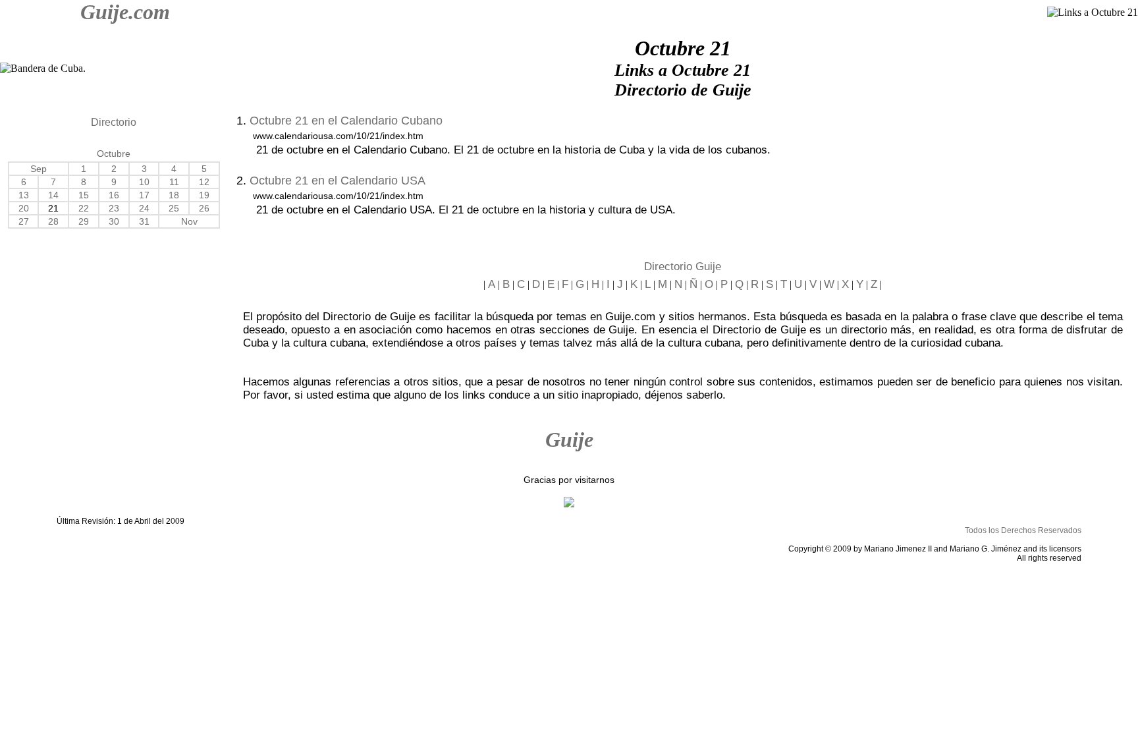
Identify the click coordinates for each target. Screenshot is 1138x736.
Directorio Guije (682, 266)
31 (144, 221)
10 (144, 182)
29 (83, 221)
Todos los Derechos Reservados (1023, 530)
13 (23, 195)
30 (114, 221)
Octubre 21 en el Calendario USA (337, 180)
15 (83, 195)
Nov (189, 221)
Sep (38, 168)
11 (174, 182)
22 (83, 208)
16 (114, 195)
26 (204, 208)
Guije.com (125, 12)
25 (174, 208)
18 (174, 195)
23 (114, 208)
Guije (569, 439)
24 (144, 208)
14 (53, 195)
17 (144, 195)
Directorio (113, 122)
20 (23, 208)
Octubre (113, 153)
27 (23, 221)
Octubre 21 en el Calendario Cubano (346, 120)
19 (204, 195)
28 (53, 221)
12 (204, 182)
